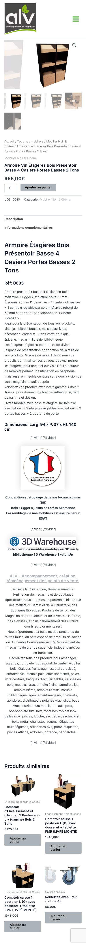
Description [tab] (13, 219)
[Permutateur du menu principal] (76, 19)
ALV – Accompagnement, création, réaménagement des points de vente (42, 578)
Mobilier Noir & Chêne (20, 158)
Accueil (9, 141)
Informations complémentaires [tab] (28, 228)
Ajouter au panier (38, 187)
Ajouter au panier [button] (18, 840)
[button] (74, 45)
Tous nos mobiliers (30, 141)
